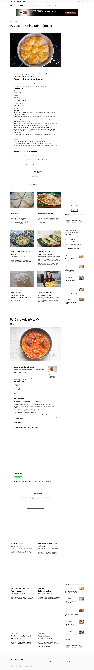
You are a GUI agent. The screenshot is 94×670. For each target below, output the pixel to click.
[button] (50, 376)
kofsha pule (30, 468)
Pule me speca (17, 464)
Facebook (43, 155)
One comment (49, 295)
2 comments (22, 256)
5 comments (23, 216)
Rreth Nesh (19, 1)
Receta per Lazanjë (76, 236)
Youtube (68, 623)
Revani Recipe (71, 239)
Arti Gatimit (16, 6)
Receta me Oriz (13, 314)
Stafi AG (39, 254)
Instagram (68, 621)
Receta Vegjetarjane (24, 558)
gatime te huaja (25, 159)
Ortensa (13, 216)
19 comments (22, 295)
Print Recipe (53, 374)
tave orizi (48, 468)
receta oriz (42, 468)
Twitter (49, 623)
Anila (12, 601)
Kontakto (24, 1)
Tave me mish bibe (18, 462)
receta (44, 159)
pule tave (36, 468)
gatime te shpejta (33, 159)
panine (40, 159)
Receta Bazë (14, 289)
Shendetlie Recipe (71, 230)
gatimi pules (24, 468)
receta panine (50, 159)
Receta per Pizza (14, 21)
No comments (49, 216)
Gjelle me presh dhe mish (75, 248)
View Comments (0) (34, 184)
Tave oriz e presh (17, 461)
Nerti (38, 172)
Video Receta (12, 1)
